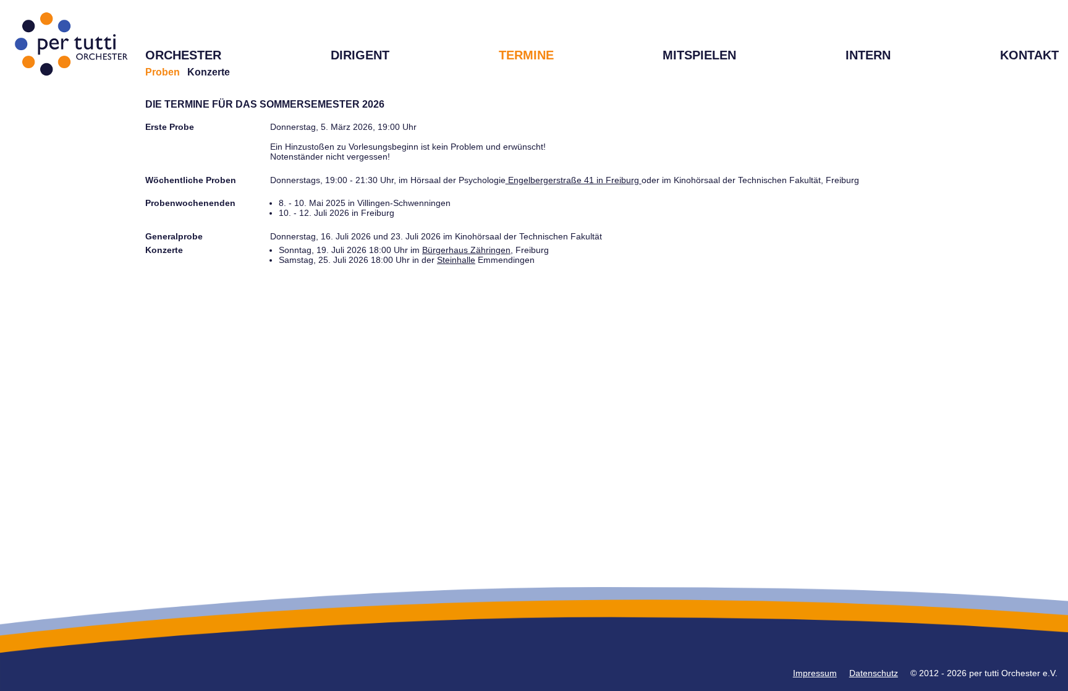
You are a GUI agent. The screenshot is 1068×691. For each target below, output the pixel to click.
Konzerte (208, 72)
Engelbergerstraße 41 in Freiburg (574, 180)
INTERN (868, 55)
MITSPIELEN (699, 55)
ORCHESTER (183, 55)
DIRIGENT (360, 55)
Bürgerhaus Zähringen (466, 250)
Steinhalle (456, 260)
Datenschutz (873, 673)
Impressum (815, 673)
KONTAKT (1029, 55)
